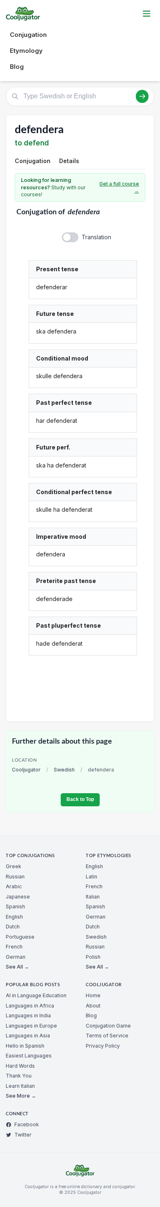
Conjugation (28, 35)
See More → (21, 1096)
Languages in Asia (28, 1035)
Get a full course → (119, 187)
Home (93, 995)
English (14, 917)
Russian (15, 876)
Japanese (18, 897)
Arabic (14, 886)
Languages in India (28, 1015)
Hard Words (20, 1066)
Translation (96, 237)
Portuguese (20, 937)
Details (69, 160)
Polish (93, 957)
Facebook (26, 1124)
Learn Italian (20, 1086)
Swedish (64, 770)
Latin (91, 876)
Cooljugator (26, 770)
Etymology (26, 50)
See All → (17, 967)
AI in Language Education (36, 995)
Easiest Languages (29, 1056)
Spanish (15, 906)
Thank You (19, 1076)
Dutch (13, 926)
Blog (17, 66)
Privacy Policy (103, 1046)
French (14, 947)
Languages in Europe (31, 1026)
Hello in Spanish (25, 1046)
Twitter (23, 1135)
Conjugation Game (108, 1026)
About (93, 1006)
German (15, 957)
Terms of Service (107, 1035)
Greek (13, 866)
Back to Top (80, 799)
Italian (93, 897)
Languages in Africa (30, 1006)
